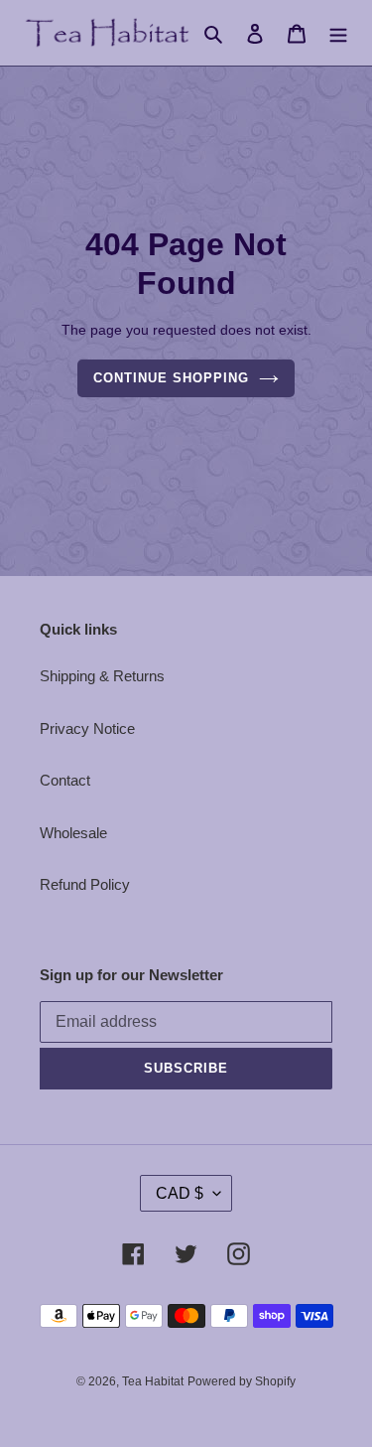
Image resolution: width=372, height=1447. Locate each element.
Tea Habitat (153, 1381)
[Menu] (338, 33)
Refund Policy (85, 884)
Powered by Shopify (241, 1381)
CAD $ (179, 1193)
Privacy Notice (87, 728)
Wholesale (73, 832)
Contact (65, 780)
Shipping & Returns (102, 675)
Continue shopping (171, 377)
